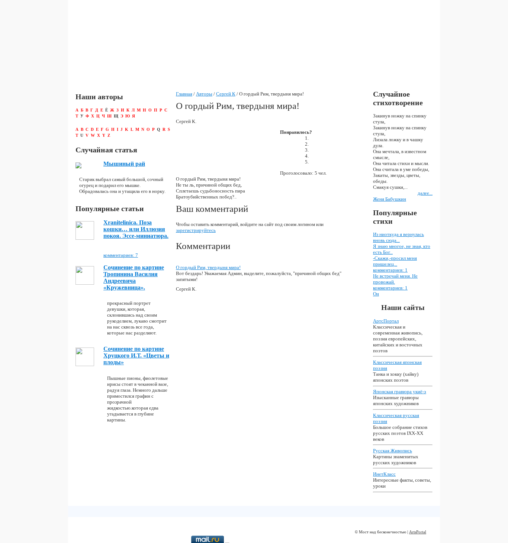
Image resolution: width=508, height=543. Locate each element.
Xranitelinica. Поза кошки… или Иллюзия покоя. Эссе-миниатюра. (135, 229)
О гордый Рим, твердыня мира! (208, 267)
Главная (184, 94)
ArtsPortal (417, 532)
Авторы (204, 94)
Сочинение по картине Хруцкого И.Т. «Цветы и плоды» (136, 355)
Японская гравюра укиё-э (399, 391)
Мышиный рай (124, 164)
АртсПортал (386, 321)
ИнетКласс (384, 474)
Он (376, 294)
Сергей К (225, 94)
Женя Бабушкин (389, 199)
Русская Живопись (392, 450)
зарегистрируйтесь (196, 230)
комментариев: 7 (120, 255)
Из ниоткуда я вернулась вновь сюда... (398, 237)
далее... (425, 193)
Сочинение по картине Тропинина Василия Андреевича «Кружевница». (133, 277)
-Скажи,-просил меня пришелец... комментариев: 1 (395, 264)
